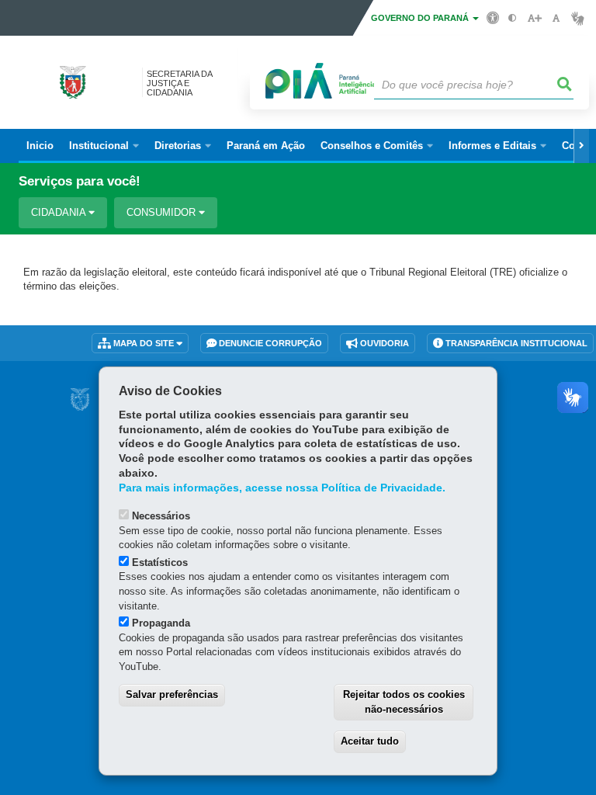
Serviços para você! (79, 181)
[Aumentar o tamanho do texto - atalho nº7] (534, 18)
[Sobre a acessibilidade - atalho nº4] (493, 17)
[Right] (581, 146)
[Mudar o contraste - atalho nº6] (513, 18)
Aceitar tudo (370, 741)
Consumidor (162, 212)
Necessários (161, 516)
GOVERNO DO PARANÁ (421, 18)
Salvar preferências (172, 694)
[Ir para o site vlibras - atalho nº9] (578, 18)
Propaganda (161, 623)
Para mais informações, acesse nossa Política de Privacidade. (282, 488)
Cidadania (59, 212)
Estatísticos (160, 562)
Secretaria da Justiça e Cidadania (179, 83)
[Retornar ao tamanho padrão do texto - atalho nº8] (556, 18)
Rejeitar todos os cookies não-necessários (404, 702)
